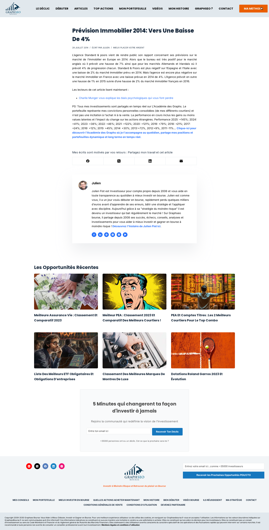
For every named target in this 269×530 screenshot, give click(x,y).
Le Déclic (43, 8)
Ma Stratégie (234, 500)
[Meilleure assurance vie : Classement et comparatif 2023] (66, 292)
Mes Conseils (21, 500)
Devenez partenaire (173, 504)
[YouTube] (29, 466)
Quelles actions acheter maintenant (116, 500)
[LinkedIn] (150, 161)
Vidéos (157, 8)
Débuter (62, 8)
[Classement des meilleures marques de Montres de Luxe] (134, 350)
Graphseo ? (204, 8)
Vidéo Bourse (191, 500)
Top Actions (103, 8)
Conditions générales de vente (103, 504)
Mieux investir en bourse (74, 500)
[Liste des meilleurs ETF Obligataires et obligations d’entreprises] (66, 350)
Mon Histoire (179, 8)
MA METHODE (253, 8)
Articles (81, 8)
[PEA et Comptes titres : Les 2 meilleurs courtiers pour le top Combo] (203, 292)
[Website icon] (106, 234)
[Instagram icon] (119, 234)
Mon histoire (152, 500)
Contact (226, 8)
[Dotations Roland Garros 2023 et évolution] (203, 350)
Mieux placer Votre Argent (128, 47)
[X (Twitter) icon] (112, 234)
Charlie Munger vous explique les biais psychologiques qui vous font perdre (126, 98)
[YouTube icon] (125, 234)
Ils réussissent (212, 500)
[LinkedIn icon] (100, 234)
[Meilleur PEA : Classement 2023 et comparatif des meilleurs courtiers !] (134, 292)
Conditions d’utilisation (142, 504)
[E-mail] (181, 161)
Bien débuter (171, 500)
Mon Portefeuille (132, 8)
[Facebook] (88, 161)
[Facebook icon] (94, 234)
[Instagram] (62, 466)
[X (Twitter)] (119, 161)
